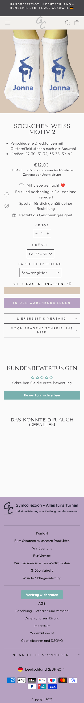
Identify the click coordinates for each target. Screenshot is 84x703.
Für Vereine (42, 556)
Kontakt (42, 533)
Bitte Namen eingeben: (39, 284)
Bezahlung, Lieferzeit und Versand (42, 611)
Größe (40, 245)
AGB (42, 603)
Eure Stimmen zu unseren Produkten (42, 541)
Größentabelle (42, 570)
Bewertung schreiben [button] (42, 395)
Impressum (42, 625)
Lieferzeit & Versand (42, 318)
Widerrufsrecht (42, 633)
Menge (42, 225)
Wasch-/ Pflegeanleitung (42, 578)
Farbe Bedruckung (40, 264)
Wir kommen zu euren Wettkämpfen (42, 563)
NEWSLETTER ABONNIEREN (41, 655)
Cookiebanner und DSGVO (42, 640)
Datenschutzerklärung (42, 618)
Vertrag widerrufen (42, 595)
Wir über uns (42, 548)
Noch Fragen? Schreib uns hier (42, 330)
